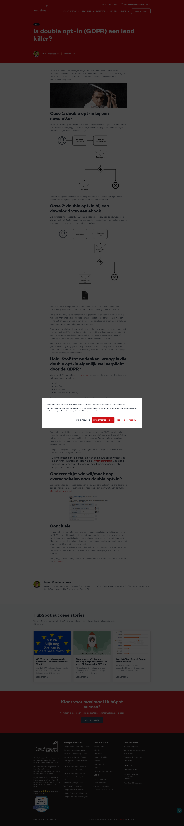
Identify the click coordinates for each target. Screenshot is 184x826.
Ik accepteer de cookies (103, 420)
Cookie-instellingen (82, 420)
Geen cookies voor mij (126, 420)
